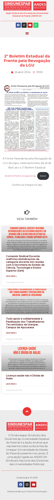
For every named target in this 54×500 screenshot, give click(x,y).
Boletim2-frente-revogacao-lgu (20, 176)
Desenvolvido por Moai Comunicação (27, 491)
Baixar (43, 176)
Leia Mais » (11, 276)
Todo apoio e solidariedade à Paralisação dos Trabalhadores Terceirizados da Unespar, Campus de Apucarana (25, 323)
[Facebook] (18, 25)
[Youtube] (30, 25)
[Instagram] (24, 25)
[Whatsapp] (35, 25)
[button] (27, 33)
